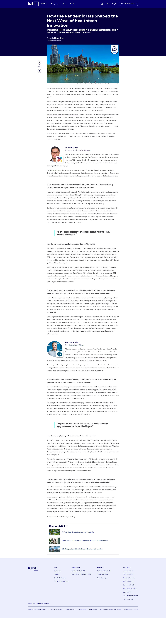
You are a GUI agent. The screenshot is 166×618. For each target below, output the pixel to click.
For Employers (128, 4)
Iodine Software (72, 114)
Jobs (64, 4)
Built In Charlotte (129, 578)
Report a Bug (101, 578)
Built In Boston (128, 574)
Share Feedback (102, 574)
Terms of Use (93, 609)
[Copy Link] (39, 66)
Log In (114, 4)
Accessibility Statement (55, 609)
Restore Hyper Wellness (55, 114)
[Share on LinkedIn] (39, 71)
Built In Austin (128, 571)
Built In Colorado (128, 585)
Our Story (57, 571)
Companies (55, 4)
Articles (72, 4)
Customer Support (103, 571)
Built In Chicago (128, 581)
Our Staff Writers (60, 578)
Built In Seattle (128, 599)
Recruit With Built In (78, 571)
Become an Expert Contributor (82, 574)
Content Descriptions (61, 581)
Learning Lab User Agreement (37, 609)
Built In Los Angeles (130, 588)
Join (108, 4)
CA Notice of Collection (131, 609)
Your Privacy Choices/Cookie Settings (110, 609)
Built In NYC (127, 592)
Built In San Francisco (130, 596)
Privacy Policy (82, 609)
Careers (56, 574)
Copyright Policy (70, 609)
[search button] (102, 4)
